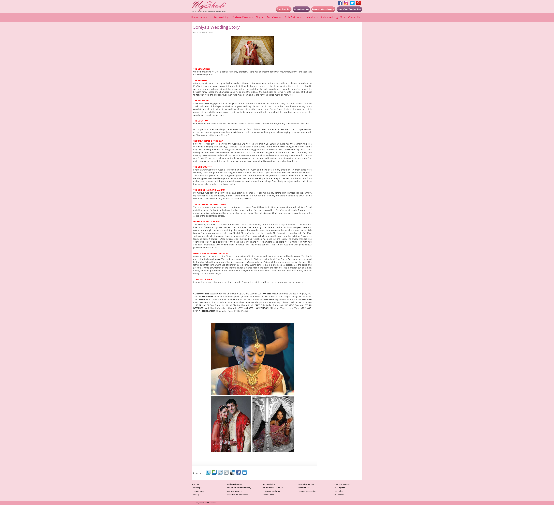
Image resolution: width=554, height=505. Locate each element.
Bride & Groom (293, 17)
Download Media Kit (271, 491)
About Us (206, 17)
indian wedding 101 (331, 17)
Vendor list (338, 491)
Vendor (311, 17)
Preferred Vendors (242, 17)
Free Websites (198, 491)
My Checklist (339, 494)
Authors (195, 484)
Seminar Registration (307, 491)
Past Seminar (303, 487)
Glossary (195, 494)
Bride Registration (235, 484)
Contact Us (354, 17)
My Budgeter (339, 487)
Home (194, 17)
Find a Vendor (274, 17)
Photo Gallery (268, 494)
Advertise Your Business (273, 487)
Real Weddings (222, 17)
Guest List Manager (342, 484)
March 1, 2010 (207, 32)
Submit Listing (269, 484)
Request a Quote (234, 491)
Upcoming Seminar (306, 484)
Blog (258, 17)
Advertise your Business (237, 494)
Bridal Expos (197, 487)
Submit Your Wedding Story (239, 487)
